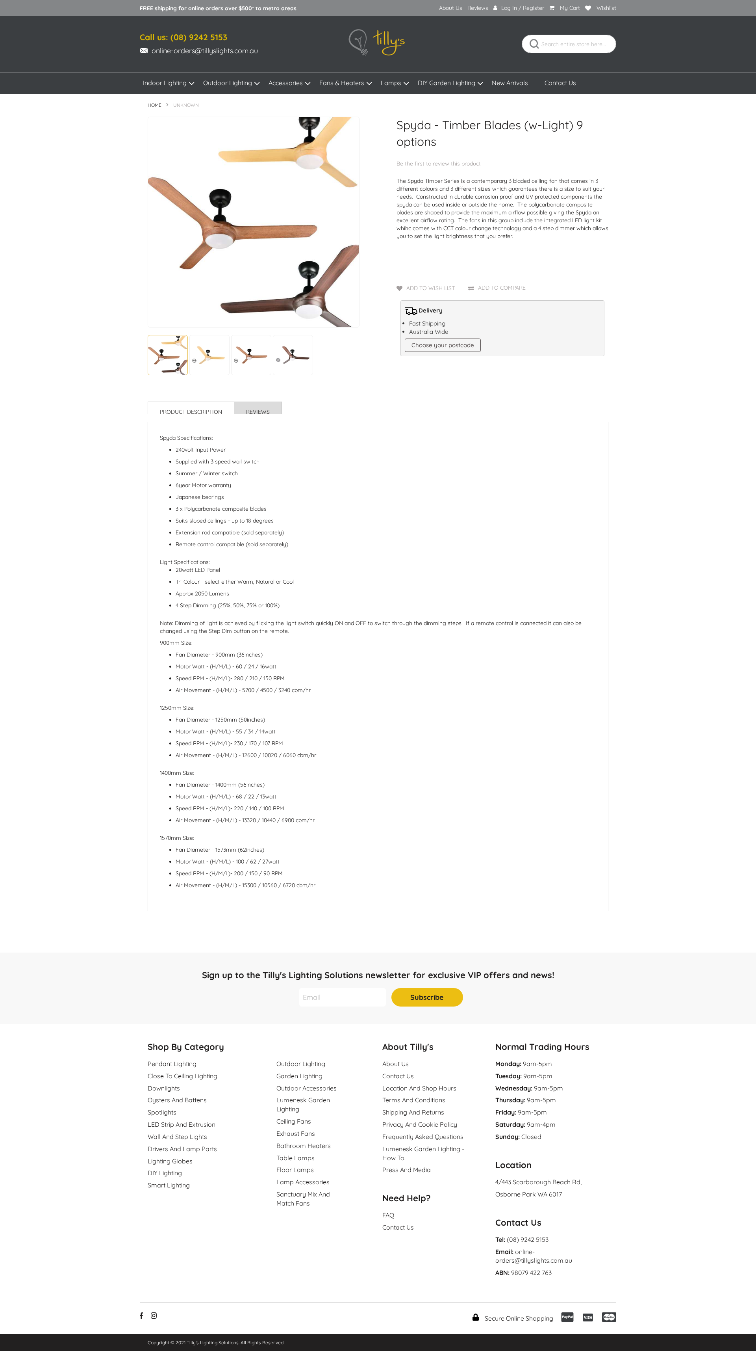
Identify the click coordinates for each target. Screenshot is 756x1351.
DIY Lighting (165, 1173)
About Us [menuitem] (450, 7)
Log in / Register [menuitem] (522, 7)
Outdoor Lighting (227, 83)
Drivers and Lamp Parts (182, 1149)
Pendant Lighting (172, 1064)
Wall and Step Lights (177, 1137)
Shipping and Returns (413, 1112)
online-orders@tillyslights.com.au (205, 50)
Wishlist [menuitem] (606, 7)
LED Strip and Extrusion (181, 1124)
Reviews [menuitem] (477, 7)
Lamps (391, 83)
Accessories (286, 83)
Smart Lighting (169, 1185)
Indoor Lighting (165, 83)
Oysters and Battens (177, 1100)
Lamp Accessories (303, 1182)
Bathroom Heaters (303, 1146)
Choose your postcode (442, 345)
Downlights (164, 1088)
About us (395, 1064)
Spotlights (162, 1112)
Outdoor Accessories (306, 1088)
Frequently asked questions (422, 1137)
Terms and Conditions (413, 1100)
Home (154, 105)
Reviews (258, 411)
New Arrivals (510, 83)
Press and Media (406, 1170)
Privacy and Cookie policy (419, 1124)
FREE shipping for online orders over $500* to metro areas (218, 8)
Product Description (191, 411)
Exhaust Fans (295, 1133)
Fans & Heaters (341, 83)
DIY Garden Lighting (446, 83)
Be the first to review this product (439, 163)
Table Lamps (295, 1158)
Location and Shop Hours (419, 1088)
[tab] (191, 408)
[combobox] (569, 44)
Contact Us (560, 83)
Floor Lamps (295, 1170)
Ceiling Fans (293, 1121)
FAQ (388, 1215)
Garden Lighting (299, 1076)
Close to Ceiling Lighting (182, 1076)
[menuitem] (450, 8)
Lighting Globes (170, 1161)
